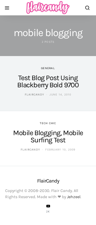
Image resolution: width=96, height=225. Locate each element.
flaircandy (35, 94)
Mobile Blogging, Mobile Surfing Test (48, 136)
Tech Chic (48, 123)
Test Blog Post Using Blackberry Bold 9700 (48, 81)
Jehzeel (73, 196)
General (48, 68)
